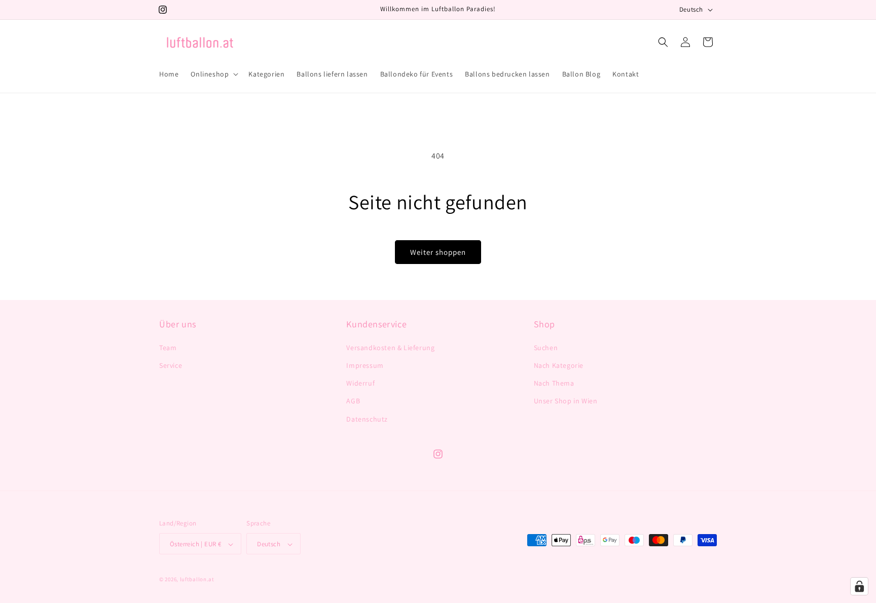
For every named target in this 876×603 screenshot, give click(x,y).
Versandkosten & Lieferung (390, 347)
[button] (213, 74)
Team (167, 347)
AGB (353, 400)
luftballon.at (197, 579)
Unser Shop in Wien (566, 400)
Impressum (364, 364)
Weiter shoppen (438, 252)
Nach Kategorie (558, 364)
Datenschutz (367, 418)
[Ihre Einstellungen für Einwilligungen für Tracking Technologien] (859, 586)
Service (170, 364)
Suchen (546, 347)
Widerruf (360, 383)
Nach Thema (554, 383)
